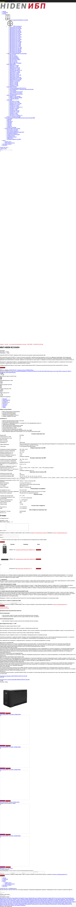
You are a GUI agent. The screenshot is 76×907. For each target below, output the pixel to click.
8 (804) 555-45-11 (4, 148)
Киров (62, 900)
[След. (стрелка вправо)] (1, 893)
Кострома (55, 902)
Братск (1, 905)
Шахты (55, 904)
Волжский (59, 901)
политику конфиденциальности (59, 532)
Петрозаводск (46, 904)
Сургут (11, 901)
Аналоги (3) (5, 403)
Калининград (50, 900)
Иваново (19, 901)
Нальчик (12, 904)
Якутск (22, 901)
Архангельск (18, 902)
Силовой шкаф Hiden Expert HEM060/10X (25, 549)
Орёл (14, 902)
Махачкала (31, 899)
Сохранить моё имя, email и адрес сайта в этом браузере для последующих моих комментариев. (24, 539)
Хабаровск (36, 899)
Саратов (10, 899)
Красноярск (45, 898)
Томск (66, 899)
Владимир (26, 901)
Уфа (53, 898)
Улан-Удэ (71, 900)
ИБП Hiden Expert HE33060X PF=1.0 (24, 568)
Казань (26, 898)
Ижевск (27, 899)
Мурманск (50, 902)
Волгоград (5, 899)
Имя (1, 535)
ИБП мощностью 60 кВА (53, 371)
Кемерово (63, 899)
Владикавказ (24, 902)
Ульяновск (42, 899)
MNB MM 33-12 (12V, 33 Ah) (6, 868)
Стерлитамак (44, 902)
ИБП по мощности (63, 371)
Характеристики (6, 400)
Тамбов (66, 902)
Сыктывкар (17, 905)
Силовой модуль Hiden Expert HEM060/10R (26, 559)
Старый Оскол (7, 905)
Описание (4, 398)
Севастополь (6, 900)
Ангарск (12, 905)
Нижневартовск (31, 902)
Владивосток (52, 899)
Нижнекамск (21, 904)
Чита (52, 901)
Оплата (4, 406)
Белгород (38, 901)
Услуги (3, 140)
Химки (69, 902)
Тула (59, 900)
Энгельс (59, 904)
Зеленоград (2, 904)
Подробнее (2, 713)
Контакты (4, 145)
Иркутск (47, 899)
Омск (63, 898)
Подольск (69, 901)
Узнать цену (2, 367)
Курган (5, 902)
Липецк (45, 900)
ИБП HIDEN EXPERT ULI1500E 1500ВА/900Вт (10, 769)
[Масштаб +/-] (4, 892)
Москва (2, 898)
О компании (5, 12)
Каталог (4, 13)
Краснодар (66, 898)
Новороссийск (61, 902)
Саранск (74, 901)
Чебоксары (40, 900)
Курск (67, 900)
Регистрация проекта (10, 142)
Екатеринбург (21, 898)
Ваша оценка (3, 521)
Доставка (2, 1)
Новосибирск (15, 898)
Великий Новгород (66, 904)
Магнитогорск (6, 901)
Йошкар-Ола (38, 902)
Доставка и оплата (6, 144)
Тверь (1, 901)
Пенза (36, 900)
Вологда (2, 902)
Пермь (1, 899)
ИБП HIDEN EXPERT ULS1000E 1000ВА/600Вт (10, 714)
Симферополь (32, 901)
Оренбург (18, 900)
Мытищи (8, 904)
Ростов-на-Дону (57, 898)
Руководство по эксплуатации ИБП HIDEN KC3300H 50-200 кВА (15, 679)
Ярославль (57, 899)
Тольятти (19, 899)
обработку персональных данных (38, 532)
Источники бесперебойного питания (17, 344)
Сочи (65, 900)
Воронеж (72, 898)
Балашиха (32, 900)
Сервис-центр (8, 141)
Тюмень (14, 899)
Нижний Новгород (32, 898)
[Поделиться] (1, 892)
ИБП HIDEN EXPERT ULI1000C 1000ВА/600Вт (10, 747)
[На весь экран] (2, 892)
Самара (49, 898)
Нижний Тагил (44, 901)
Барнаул (23, 899)
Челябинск (39, 898)
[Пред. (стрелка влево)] (0, 893)
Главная (4, 11)
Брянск (15, 901)
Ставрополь (12, 900)
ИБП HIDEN (29, 344)
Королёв (52, 904)
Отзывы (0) (5, 401)
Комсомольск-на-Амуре (37, 904)
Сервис (4, 407)
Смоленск (64, 901)
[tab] (39, 398)
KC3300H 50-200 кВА (38, 344)
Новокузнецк (23, 900)
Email (1, 537)
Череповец (10, 902)
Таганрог (16, 904)
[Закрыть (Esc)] (0, 892)
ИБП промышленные (11, 372)
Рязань (28, 900)
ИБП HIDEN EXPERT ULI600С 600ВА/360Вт (10, 802)
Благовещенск (28, 904)
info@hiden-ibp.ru (13, 888)
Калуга (48, 901)
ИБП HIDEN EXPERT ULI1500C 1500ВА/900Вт (10, 835)
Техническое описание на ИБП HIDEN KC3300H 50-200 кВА (13, 676)
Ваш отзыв (3, 530)
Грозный (55, 901)
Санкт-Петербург (8, 898)
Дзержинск (23, 905)
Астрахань (55, 900)
